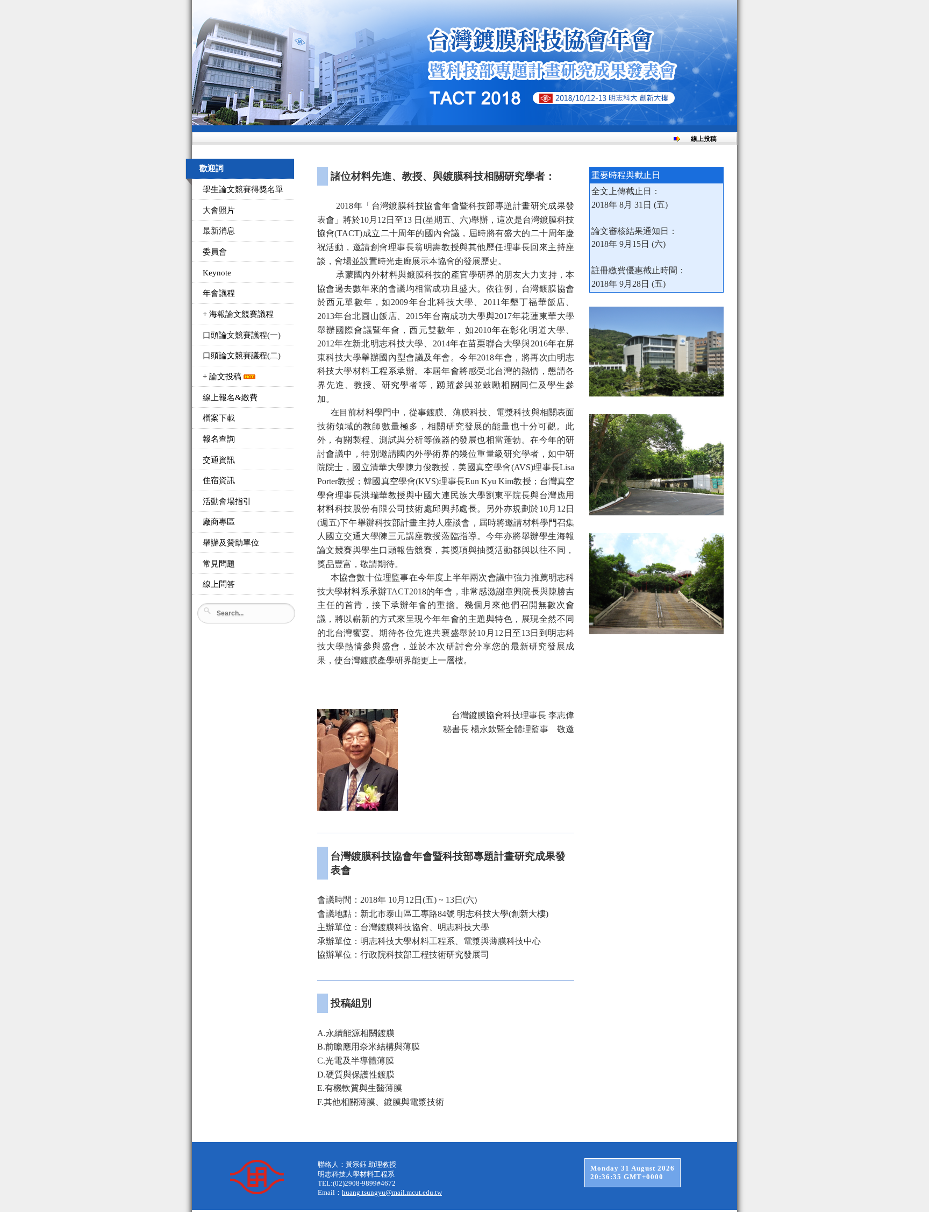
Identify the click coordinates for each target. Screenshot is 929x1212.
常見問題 (219, 563)
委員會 (215, 251)
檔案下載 (219, 418)
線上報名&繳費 (230, 397)
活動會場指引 (227, 501)
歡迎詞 (211, 168)
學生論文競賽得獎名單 (243, 189)
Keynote (217, 272)
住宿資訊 (219, 480)
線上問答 (219, 584)
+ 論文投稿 (223, 376)
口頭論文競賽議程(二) (242, 355)
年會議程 (219, 293)
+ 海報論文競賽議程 (238, 314)
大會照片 (219, 210)
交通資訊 (219, 460)
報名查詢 (219, 439)
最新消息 (219, 230)
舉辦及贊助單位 (231, 542)
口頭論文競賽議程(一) (242, 335)
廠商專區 (219, 522)
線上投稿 (704, 139)
